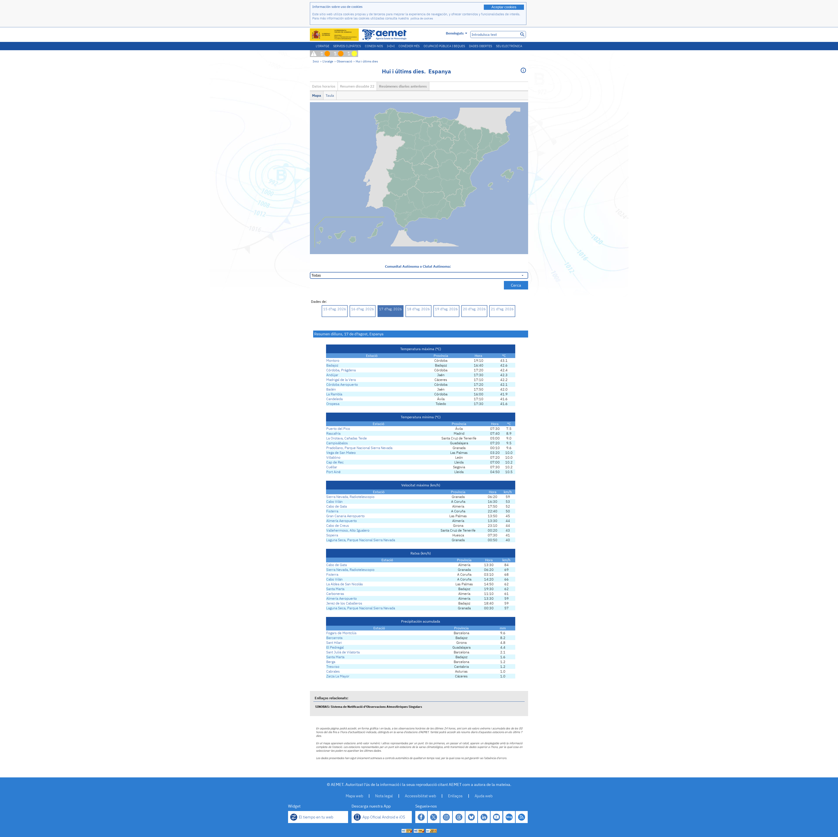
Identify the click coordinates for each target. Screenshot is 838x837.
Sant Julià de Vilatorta (343, 652)
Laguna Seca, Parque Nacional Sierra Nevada (360, 540)
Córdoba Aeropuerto (342, 384)
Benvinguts (455, 33)
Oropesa (332, 403)
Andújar (332, 375)
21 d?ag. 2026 (502, 309)
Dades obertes (480, 46)
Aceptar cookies (503, 7)
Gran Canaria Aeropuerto (345, 516)
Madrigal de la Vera (341, 379)
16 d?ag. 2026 (362, 309)
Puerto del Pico (338, 428)
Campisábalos (337, 443)
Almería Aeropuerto (341, 520)
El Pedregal (335, 647)
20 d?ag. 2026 (474, 309)
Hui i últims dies (367, 61)
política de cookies (421, 18)
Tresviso (332, 666)
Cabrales (333, 671)
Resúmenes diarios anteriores (403, 86)
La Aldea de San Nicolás (344, 584)
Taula (330, 95)
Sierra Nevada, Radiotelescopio (350, 496)
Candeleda (334, 399)
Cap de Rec (335, 462)
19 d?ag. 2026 (446, 309)
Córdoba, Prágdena (341, 370)
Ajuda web (484, 795)
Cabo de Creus (337, 525)
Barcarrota (334, 638)
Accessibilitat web (420, 795)
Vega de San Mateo (341, 452)
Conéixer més (409, 46)
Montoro (332, 360)
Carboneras (335, 593)
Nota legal (384, 795)
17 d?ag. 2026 (390, 309)
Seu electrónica (509, 46)
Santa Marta (335, 589)
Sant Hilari (334, 642)
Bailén (331, 389)
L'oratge (322, 46)
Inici (316, 61)
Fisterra (332, 511)
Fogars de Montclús (341, 633)
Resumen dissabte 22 (357, 86)
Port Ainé (333, 472)
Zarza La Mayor (337, 676)
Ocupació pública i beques (444, 46)
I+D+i (391, 46)
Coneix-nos (374, 46)
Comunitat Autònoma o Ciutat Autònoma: (418, 266)
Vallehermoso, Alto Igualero (347, 530)
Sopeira (332, 535)
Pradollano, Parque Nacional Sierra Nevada (359, 448)
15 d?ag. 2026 (334, 309)
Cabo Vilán (334, 501)
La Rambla (334, 394)
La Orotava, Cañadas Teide (346, 438)
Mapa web (354, 795)
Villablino (333, 457)
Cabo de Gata (336, 506)
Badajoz (332, 365)
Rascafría (333, 433)
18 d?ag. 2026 (418, 309)
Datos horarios (323, 86)
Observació (344, 61)
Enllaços (455, 795)
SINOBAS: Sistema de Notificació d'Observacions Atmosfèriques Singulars (368, 706)
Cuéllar (331, 467)
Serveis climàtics (347, 46)
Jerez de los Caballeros (344, 603)
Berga (330, 662)
